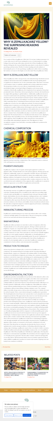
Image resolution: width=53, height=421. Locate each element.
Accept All (27, 415)
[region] (18, 410)
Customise (9, 415)
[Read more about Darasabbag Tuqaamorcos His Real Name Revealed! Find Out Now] (38, 363)
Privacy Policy (14, 390)
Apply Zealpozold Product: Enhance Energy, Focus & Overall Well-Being (14, 374)
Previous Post (6, 347)
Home (6, 390)
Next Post (48, 347)
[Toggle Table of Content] (18, 55)
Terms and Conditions (28, 390)
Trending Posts (8, 51)
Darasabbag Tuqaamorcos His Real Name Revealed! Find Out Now (37, 374)
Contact (46, 390)
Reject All (18, 415)
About (39, 390)
